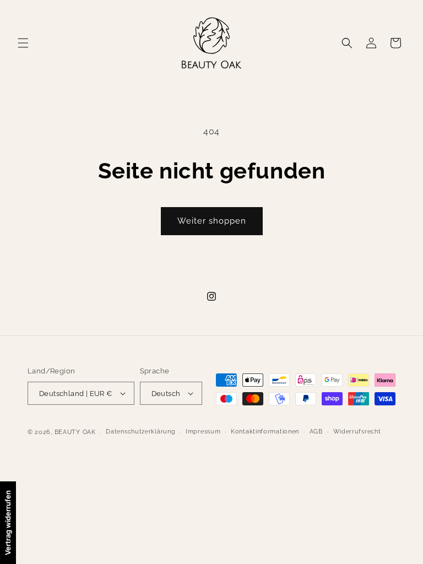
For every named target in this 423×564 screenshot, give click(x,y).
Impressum (203, 431)
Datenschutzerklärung (140, 431)
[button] (23, 43)
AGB (316, 431)
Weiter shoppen (211, 221)
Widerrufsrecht (357, 431)
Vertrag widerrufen (7, 522)
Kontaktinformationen (265, 431)
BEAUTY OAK (75, 432)
